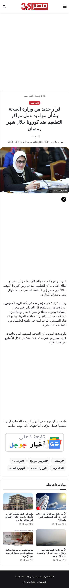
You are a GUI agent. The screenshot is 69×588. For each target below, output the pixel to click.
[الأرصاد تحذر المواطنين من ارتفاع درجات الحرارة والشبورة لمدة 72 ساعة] (51, 538)
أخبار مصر (28, 96)
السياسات (42, 582)
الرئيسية (39, 96)
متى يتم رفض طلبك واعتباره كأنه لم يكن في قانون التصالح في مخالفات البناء (19, 516)
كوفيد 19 (17, 460)
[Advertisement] (34, 50)
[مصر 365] (34, 6)
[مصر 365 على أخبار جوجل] (34, 442)
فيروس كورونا (38, 460)
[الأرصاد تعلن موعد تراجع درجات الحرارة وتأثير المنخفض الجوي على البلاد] (51, 501)
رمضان (58, 460)
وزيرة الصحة (16, 468)
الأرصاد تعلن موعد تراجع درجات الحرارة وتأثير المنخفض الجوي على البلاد (51, 516)
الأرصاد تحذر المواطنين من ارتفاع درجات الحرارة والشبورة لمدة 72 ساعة (51, 553)
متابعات (34, 136)
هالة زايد (57, 468)
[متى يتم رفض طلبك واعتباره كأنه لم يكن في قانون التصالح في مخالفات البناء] (18, 501)
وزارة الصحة (38, 468)
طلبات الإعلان (28, 582)
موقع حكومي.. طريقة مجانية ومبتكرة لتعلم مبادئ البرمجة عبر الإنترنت (19, 553)
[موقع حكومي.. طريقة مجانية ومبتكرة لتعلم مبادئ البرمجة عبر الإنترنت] (18, 538)
